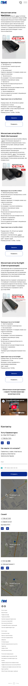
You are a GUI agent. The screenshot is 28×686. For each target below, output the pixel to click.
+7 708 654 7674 (6, 438)
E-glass (19, 106)
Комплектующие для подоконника (8, 619)
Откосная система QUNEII (6, 621)
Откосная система (5, 633)
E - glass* (19, 235)
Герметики (3, 646)
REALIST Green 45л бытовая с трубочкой (9, 671)
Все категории (4, 612)
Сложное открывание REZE (7, 637)
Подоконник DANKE (5, 616)
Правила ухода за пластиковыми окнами (10, 662)
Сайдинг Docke (4, 648)
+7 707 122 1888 (5, 561)
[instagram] (2, 606)
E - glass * (17, 16)
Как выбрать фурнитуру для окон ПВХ (9, 656)
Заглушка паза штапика (6, 650)
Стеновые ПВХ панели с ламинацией (9, 625)
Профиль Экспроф (5, 614)
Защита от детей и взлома (6, 635)
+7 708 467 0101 (6, 518)
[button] (14, 118)
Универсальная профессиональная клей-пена (11, 667)
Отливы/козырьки (5, 642)
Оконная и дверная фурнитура (7, 627)
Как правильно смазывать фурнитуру (9, 658)
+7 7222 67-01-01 (6, 522)
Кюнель (3, 660)
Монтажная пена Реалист (7, 623)
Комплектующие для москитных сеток (9, 644)
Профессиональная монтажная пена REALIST (11, 664)
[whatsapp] (5, 606)
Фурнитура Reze (4, 669)
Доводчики (3, 639)
